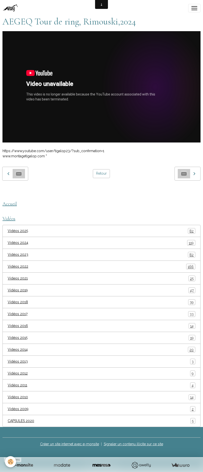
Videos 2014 (101, 350)
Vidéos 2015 (101, 338)
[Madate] (62, 465)
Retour (101, 173)
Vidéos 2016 (101, 326)
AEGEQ (42, 192)
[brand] (11, 8)
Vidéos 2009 (101, 409)
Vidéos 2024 (101, 243)
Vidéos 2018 (101, 302)
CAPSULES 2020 (101, 421)
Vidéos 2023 (101, 255)
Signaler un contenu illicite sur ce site (133, 444)
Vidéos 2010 (101, 397)
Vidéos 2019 (101, 290)
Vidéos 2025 (101, 231)
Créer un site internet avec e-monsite (69, 444)
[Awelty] (141, 465)
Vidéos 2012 (101, 373)
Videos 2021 (101, 278)
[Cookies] (10, 461)
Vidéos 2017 (101, 314)
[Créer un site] (22, 465)
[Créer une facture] (180, 465)
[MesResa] (101, 465)
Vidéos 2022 (101, 266)
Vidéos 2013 (101, 361)
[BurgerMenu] (194, 8)
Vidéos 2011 (101, 385)
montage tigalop (18, 192)
